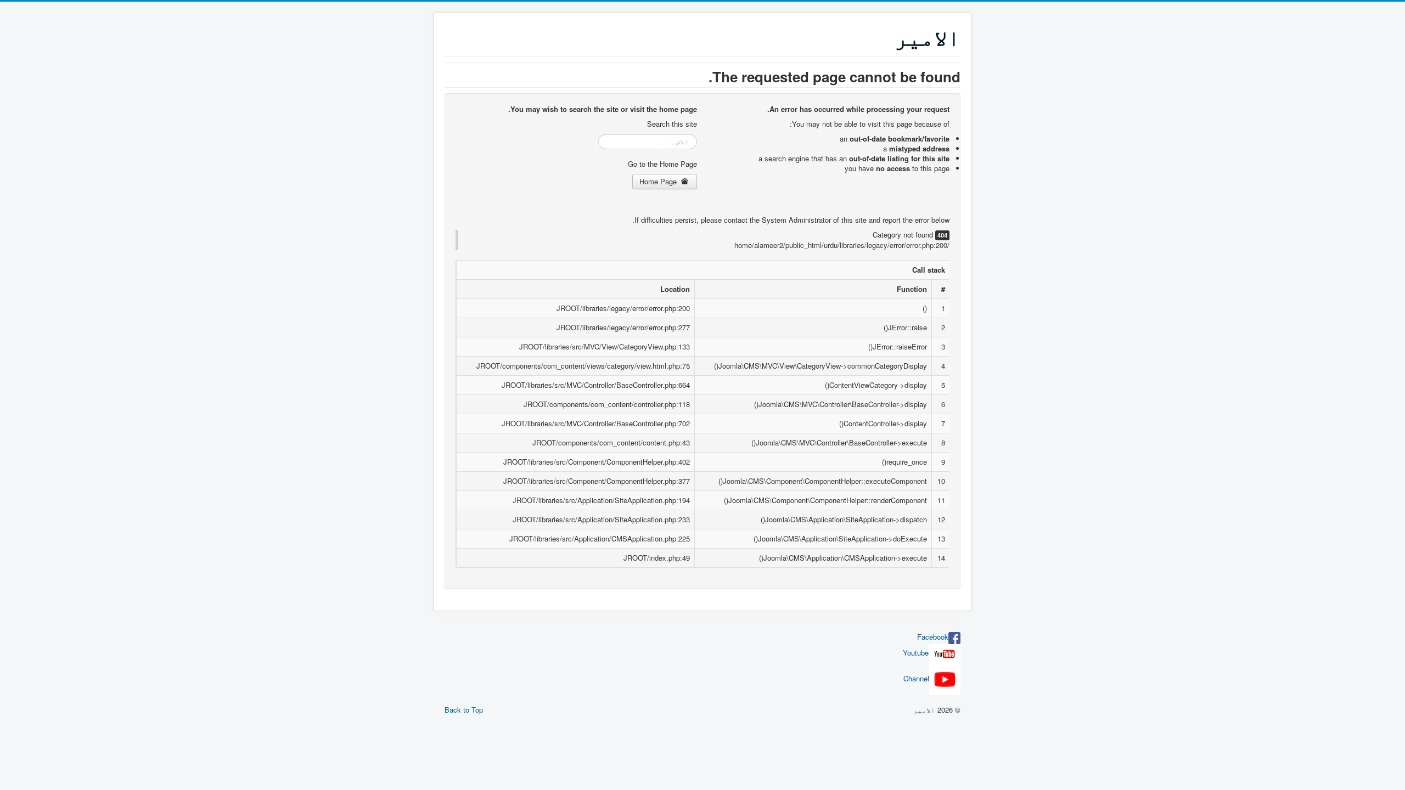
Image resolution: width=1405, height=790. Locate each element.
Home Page (659, 181)
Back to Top (464, 709)
